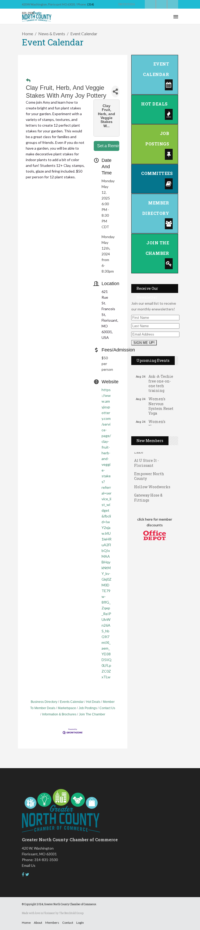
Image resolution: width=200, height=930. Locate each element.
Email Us (28, 865)
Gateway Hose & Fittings (148, 494)
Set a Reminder (108, 146)
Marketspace (67, 708)
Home (27, 33)
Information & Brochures (59, 714)
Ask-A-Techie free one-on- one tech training (160, 380)
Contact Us (107, 708)
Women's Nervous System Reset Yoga (160, 402)
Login (80, 923)
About (38, 923)
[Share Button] (115, 91)
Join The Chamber (92, 714)
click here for (147, 519)
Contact (67, 923)
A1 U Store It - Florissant (146, 459)
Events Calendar (72, 702)
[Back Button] (28, 81)
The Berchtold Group (71, 913)
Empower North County (149, 473)
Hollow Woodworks (152, 483)
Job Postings (88, 708)
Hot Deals (93, 702)
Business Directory (44, 702)
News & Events (51, 33)
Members (52, 923)
